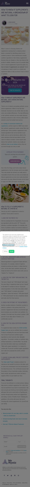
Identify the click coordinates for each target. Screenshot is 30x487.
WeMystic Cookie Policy (8, 245)
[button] (6, 251)
